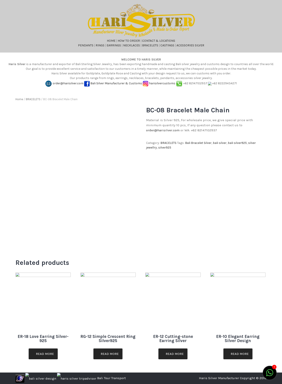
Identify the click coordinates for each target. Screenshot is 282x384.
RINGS (100, 45)
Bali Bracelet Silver (198, 143)
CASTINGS (167, 45)
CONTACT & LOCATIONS (158, 41)
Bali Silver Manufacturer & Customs (116, 83)
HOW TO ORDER (129, 41)
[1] (269, 375)
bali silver (219, 143)
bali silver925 (237, 143)
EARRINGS (114, 45)
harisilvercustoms (162, 83)
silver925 (164, 147)
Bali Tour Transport (111, 378)
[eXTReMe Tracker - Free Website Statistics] (19, 378)
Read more (44, 354)
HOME (111, 41)
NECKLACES (131, 45)
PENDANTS (85, 45)
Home (19, 99)
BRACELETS (150, 45)
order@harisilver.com (68, 83)
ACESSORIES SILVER (190, 45)
